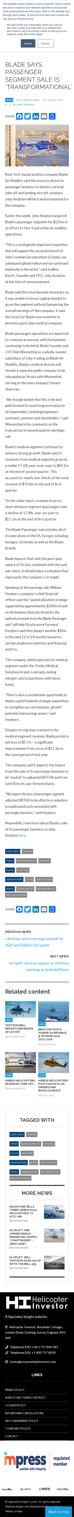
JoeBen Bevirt (25, 889)
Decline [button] (45, 43)
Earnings (44, 861)
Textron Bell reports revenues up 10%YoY (19, 1029)
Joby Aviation (44, 879)
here (22, 835)
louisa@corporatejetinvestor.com (33, 1362)
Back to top (58, 1512)
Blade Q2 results (26, 861)
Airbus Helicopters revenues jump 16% (20, 1082)
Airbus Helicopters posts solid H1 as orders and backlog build (53, 1085)
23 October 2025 (16, 1036)
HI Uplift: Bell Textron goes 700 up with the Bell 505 (25, 1261)
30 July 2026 (47, 1095)
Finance (27, 851)
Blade (29, 879)
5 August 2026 (48, 1044)
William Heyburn (16, 895)
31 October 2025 (16, 1088)
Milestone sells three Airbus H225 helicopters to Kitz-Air (23, 1211)
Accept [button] (28, 43)
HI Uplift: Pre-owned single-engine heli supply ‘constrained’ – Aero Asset (23, 1237)
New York (22, 870)
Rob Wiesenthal (46, 889)
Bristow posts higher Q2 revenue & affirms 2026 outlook (52, 1034)
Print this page (25, 104)
